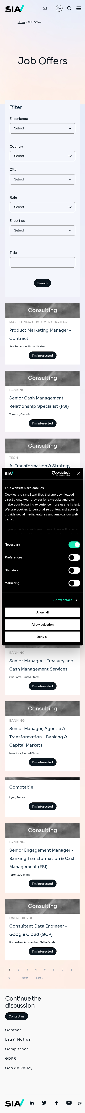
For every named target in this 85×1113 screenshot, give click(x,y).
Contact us (17, 1016)
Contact (13, 1030)
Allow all (42, 612)
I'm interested (42, 355)
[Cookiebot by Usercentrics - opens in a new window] (52, 473)
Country (16, 146)
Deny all (42, 636)
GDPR (10, 1058)
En (59, 8)
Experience (19, 119)
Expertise (17, 221)
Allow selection (43, 624)
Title (13, 253)
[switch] (74, 557)
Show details (62, 600)
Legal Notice (18, 1039)
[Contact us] (40, 8)
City (13, 169)
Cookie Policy (19, 1068)
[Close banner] (78, 473)
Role (13, 197)
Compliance (17, 1049)
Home (21, 22)
